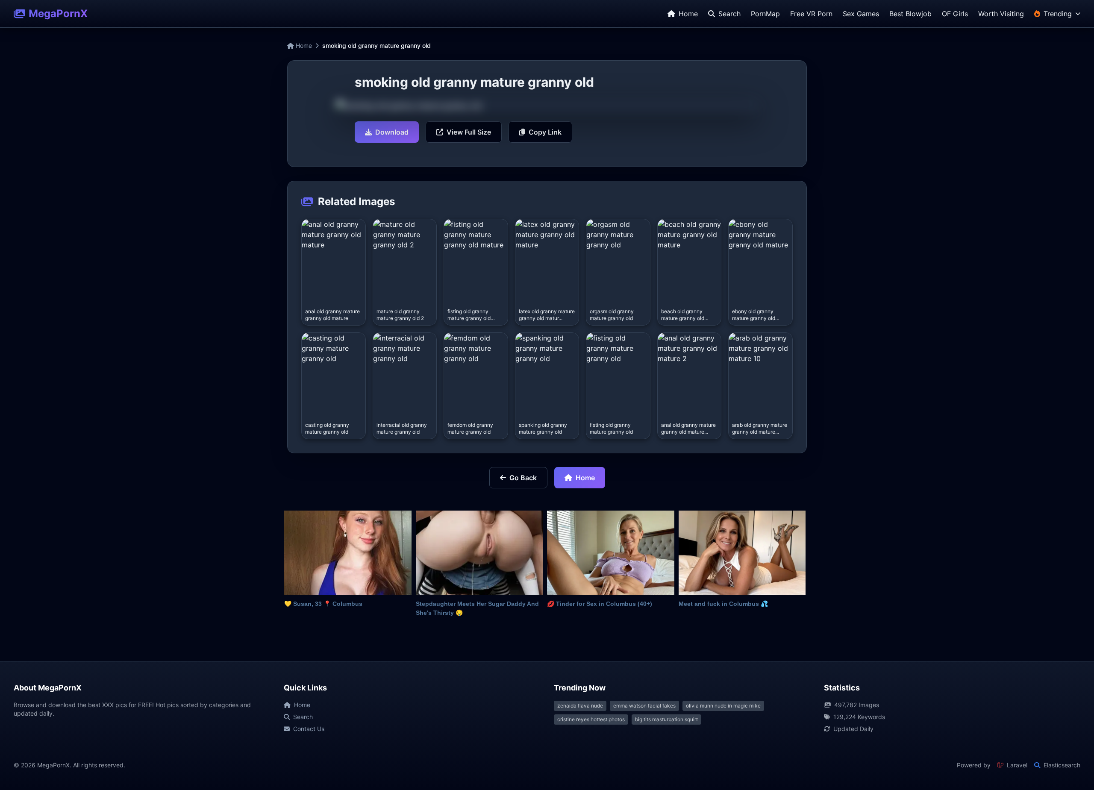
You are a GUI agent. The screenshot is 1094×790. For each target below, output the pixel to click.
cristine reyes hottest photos (591, 719)
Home (303, 45)
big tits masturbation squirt (666, 719)
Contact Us (308, 728)
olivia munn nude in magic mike (723, 705)
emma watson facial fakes (644, 705)
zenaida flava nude (580, 705)
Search (303, 716)
